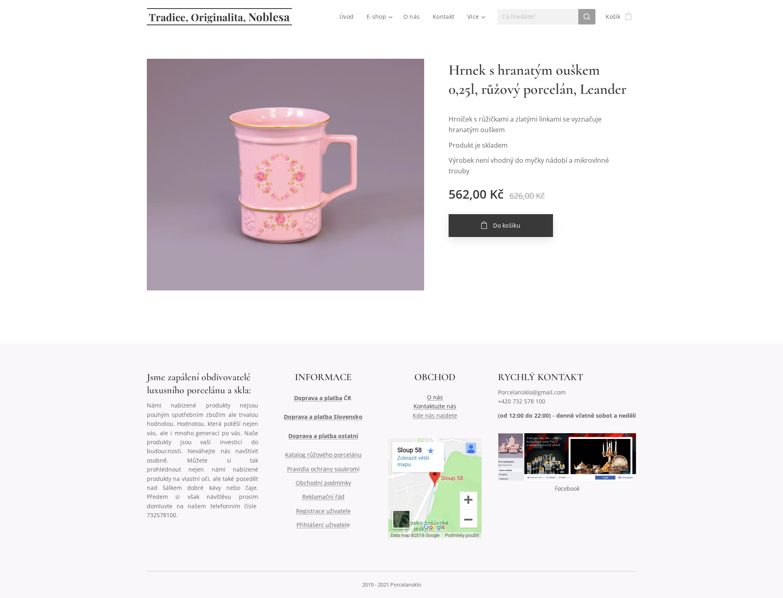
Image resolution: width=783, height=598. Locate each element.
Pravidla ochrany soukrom (322, 469)
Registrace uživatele (323, 511)
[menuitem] (348, 17)
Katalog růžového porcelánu (323, 454)
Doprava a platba (318, 398)
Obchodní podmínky (323, 483)
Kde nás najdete (435, 415)
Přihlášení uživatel (321, 525)
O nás (435, 397)
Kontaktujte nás (435, 406)
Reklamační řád (323, 497)
